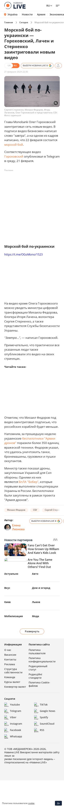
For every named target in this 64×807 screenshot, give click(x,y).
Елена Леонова (18, 527)
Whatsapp (16, 736)
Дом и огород (41, 588)
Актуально (11, 573)
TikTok (44, 704)
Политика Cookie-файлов (39, 684)
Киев (7, 602)
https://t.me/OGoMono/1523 (23, 254)
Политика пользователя (37, 651)
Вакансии (10, 654)
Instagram (16, 723)
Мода (35, 616)
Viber (13, 717)
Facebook (15, 730)
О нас (7, 650)
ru (48, 5)
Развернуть (32, 631)
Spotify (44, 717)
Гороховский (13, 156)
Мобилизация (13, 616)
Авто (35, 573)
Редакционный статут (38, 667)
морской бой (13, 145)
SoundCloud (47, 723)
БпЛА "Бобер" (29, 482)
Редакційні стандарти (35, 676)
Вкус (7, 588)
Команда (9, 677)
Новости (27, 14)
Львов (36, 602)
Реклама (9, 664)
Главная (8, 22)
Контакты (10, 659)
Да (58, 803)
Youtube (15, 704)
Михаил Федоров (16, 509)
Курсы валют (12, 682)
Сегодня (23, 22)
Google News (47, 711)
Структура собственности (13, 670)
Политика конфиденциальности (42, 659)
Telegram (15, 711)
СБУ (35, 509)
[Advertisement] (32, 205)
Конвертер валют (15, 686)
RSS (42, 730)
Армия (41, 14)
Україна (12, 14)
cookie (31, 803)
